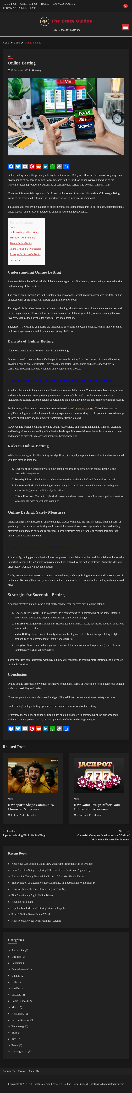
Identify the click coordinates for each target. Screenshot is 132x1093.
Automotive (18, 950)
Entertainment (19, 969)
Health (15, 988)
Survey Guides (20, 1020)
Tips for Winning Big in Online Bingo (32, 895)
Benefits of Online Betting (22, 237)
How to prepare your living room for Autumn (36, 920)
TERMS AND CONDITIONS (19, 7)
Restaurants (18, 1013)
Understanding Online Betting (24, 232)
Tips (14, 1038)
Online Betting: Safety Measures (25, 248)
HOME (45, 3)
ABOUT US (10, 3)
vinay (99, 815)
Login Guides (19, 1000)
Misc (10, 56)
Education (17, 962)
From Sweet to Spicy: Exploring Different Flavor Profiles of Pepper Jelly (51, 870)
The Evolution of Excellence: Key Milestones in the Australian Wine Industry (53, 882)
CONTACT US (29, 3)
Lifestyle (16, 994)
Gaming (16, 975)
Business (16, 956)
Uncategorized (19, 1051)
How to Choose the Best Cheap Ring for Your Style (40, 889)
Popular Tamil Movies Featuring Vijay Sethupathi (38, 908)
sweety (38, 70)
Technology (18, 1026)
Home (21, 1071)
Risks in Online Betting (21, 243)
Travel (15, 1045)
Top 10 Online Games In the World (31, 914)
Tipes (14, 1032)
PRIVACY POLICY (64, 3)
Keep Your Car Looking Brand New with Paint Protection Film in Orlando (52, 863)
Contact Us (9, 1071)
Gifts (14, 982)
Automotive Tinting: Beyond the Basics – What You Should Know (48, 876)
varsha (32, 815)
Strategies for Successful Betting (25, 254)
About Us (33, 1071)
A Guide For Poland (23, 901)
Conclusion (15, 260)
